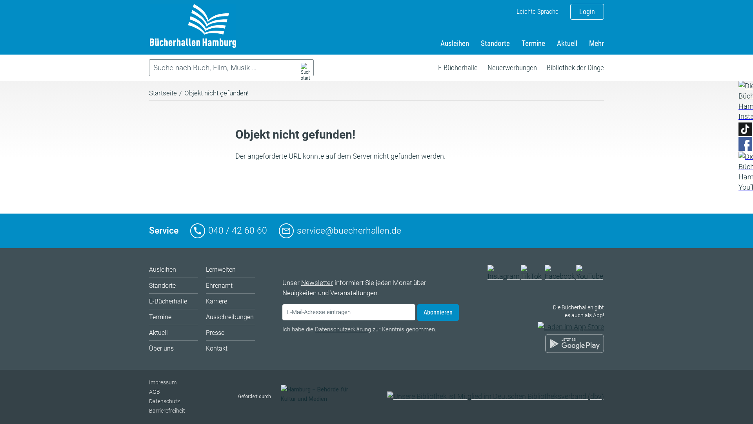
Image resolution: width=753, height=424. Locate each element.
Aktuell (567, 43)
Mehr (596, 43)
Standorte (495, 43)
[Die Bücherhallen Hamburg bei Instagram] (503, 276)
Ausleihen (454, 43)
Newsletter (317, 283)
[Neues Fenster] (745, 101)
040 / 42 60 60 (237, 230)
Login (587, 11)
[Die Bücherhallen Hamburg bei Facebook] (560, 276)
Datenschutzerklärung (343, 329)
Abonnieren (438, 312)
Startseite (163, 93)
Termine (533, 43)
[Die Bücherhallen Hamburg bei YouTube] (590, 276)
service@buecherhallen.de (349, 230)
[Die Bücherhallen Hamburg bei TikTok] (532, 276)
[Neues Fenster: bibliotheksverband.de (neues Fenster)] (495, 396)
